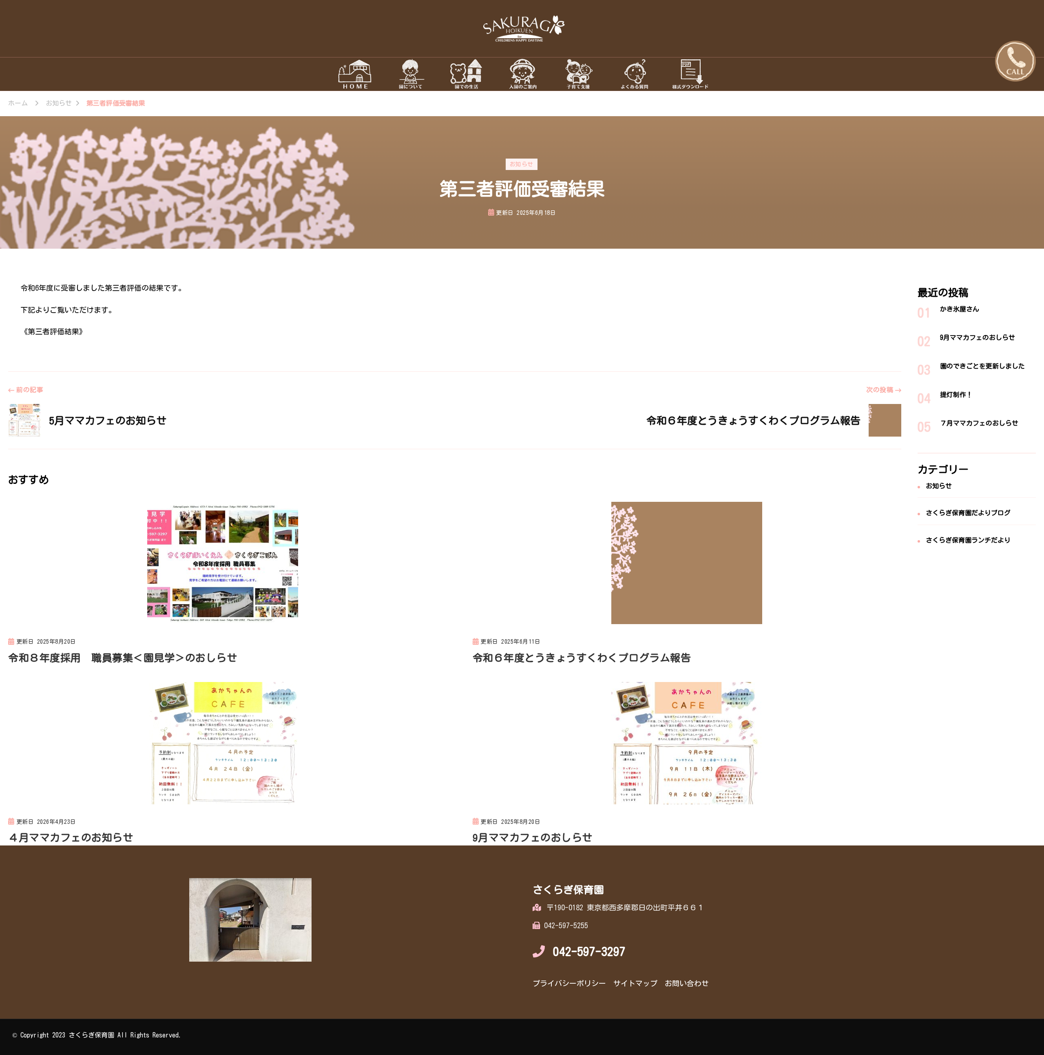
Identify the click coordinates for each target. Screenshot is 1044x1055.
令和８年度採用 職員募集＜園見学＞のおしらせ (122, 658)
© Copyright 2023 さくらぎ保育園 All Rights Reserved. (97, 1035)
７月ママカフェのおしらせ (979, 423)
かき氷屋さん (959, 309)
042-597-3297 (589, 951)
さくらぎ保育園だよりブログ (968, 513)
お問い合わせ (687, 983)
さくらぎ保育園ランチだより (968, 540)
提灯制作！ (956, 394)
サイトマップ (635, 983)
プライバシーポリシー (569, 983)
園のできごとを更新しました (982, 366)
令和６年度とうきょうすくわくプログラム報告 (582, 658)
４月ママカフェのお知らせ (70, 837)
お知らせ (521, 164)
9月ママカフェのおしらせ (533, 837)
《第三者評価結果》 (53, 331)
